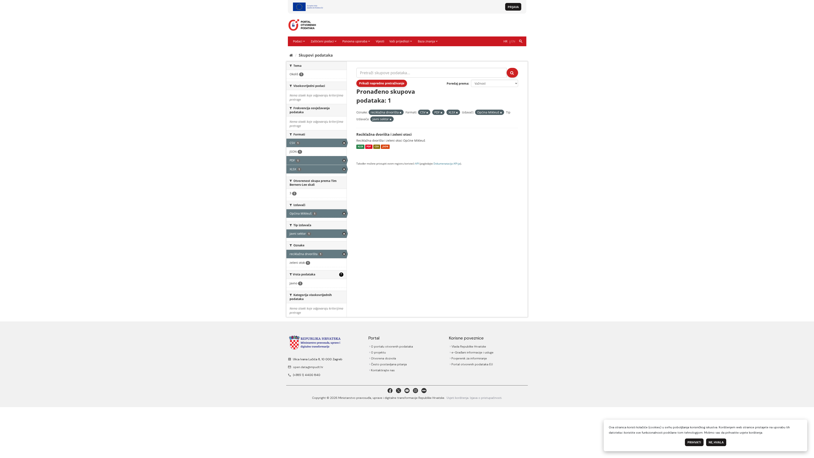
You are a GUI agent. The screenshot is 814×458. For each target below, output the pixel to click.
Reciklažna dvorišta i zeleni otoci (384, 134)
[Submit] (512, 73)
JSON (385, 146)
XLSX (360, 146)
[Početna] (291, 55)
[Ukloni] (400, 112)
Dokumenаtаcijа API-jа (446, 163)
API (417, 163)
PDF (369, 146)
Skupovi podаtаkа (316, 55)
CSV (377, 146)
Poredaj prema (457, 83)
